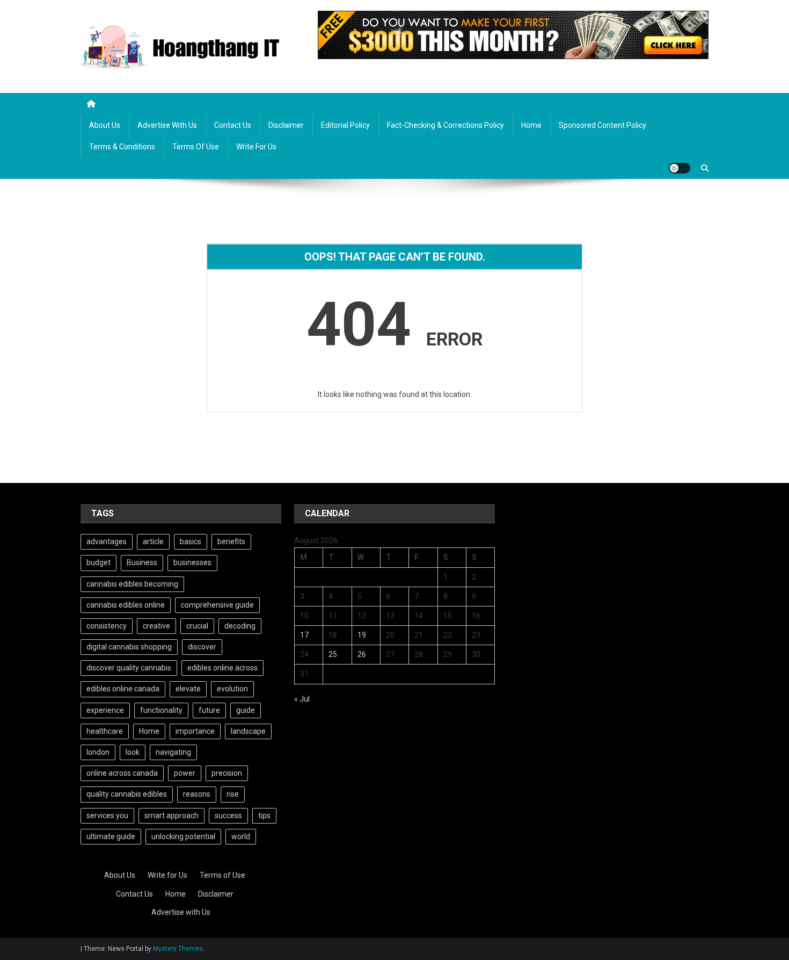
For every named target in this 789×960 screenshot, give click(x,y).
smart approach (171, 815)
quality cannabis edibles (126, 794)
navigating (173, 752)
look (133, 752)
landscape (248, 731)
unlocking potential (183, 836)
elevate (188, 688)
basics (190, 541)
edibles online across (222, 667)
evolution (232, 688)
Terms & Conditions (122, 146)
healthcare (104, 731)
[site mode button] (679, 168)
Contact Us (232, 125)
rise (233, 794)
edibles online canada (122, 688)
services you (107, 815)
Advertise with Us (167, 125)
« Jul (302, 699)
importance (195, 731)
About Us (104, 125)
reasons (196, 794)
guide (245, 710)
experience (105, 710)
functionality (161, 710)
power (184, 773)
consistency (106, 626)
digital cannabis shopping (129, 647)
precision (226, 773)
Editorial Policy (345, 125)
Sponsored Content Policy (602, 125)
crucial (197, 626)
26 (361, 654)
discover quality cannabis (128, 667)
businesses (192, 562)
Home (531, 125)
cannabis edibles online (125, 605)
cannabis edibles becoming (132, 584)
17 (304, 635)
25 (332, 654)
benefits (231, 541)
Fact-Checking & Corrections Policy (445, 125)
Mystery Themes (178, 948)
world (240, 836)
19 (361, 635)
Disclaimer (286, 125)
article (153, 541)
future (209, 710)
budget (98, 562)
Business (142, 562)
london (97, 752)
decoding (239, 626)
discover (202, 647)
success (228, 815)
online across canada (122, 773)
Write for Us (256, 146)
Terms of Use (195, 146)
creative (156, 626)
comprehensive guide (217, 605)
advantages (106, 541)
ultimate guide (110, 836)
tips (264, 815)
